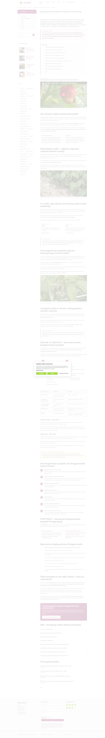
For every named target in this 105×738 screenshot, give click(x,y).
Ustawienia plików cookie (63, 373)
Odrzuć (52, 373)
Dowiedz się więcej (39, 370)
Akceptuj (41, 373)
